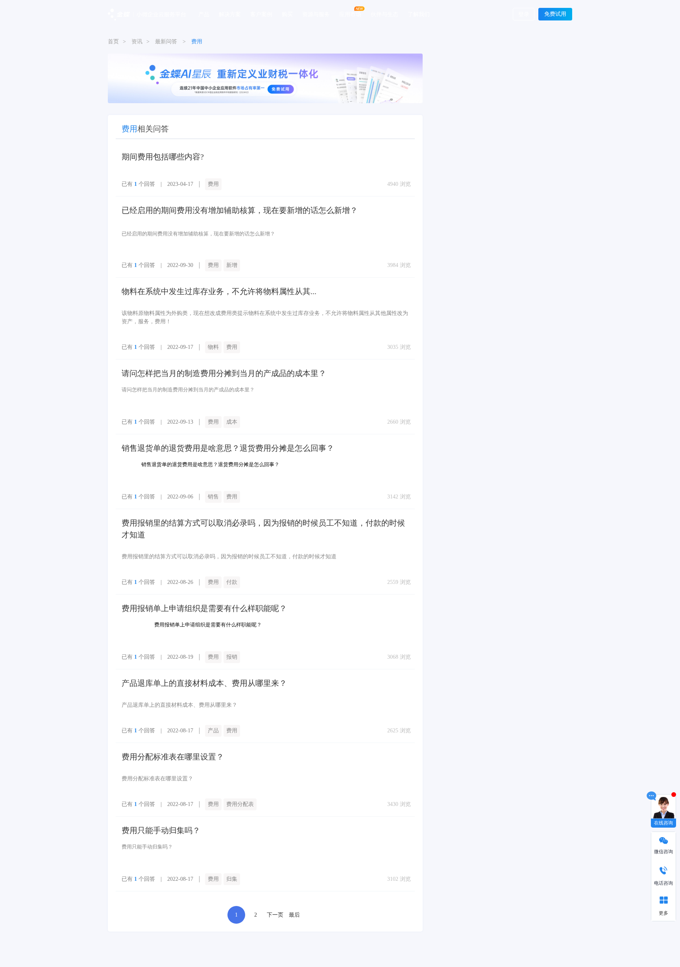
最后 (294, 915)
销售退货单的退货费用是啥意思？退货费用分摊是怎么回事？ (228, 448)
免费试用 (555, 14)
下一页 (275, 915)
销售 (213, 497)
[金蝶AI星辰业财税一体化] (265, 78)
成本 (231, 422)
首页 (113, 41)
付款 (231, 582)
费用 (213, 184)
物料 (213, 347)
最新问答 (166, 41)
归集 (231, 879)
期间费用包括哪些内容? (163, 156)
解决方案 (230, 14)
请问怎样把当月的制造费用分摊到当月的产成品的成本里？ (224, 373)
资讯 (136, 41)
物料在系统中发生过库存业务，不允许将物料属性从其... (219, 291)
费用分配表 (240, 804)
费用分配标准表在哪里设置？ (173, 756)
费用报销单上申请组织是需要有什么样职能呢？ (204, 608)
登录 (523, 14)
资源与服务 (316, 14)
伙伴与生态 (384, 14)
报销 (231, 657)
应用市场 (350, 14)
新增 (231, 265)
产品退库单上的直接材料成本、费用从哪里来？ (204, 683)
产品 (203, 14)
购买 (287, 14)
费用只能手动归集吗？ (161, 830)
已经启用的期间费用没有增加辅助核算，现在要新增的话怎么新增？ (240, 210)
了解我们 (419, 14)
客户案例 (261, 14)
